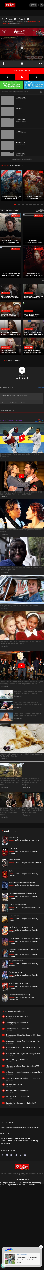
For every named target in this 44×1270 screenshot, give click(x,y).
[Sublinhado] (7, 402)
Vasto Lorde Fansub (22, 1138)
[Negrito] (2, 402)
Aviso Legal (4, 1185)
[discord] (7, 1155)
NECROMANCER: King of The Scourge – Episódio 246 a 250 (24, 1054)
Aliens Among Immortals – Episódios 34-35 (22, 1066)
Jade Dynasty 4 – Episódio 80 (17, 1029)
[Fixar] (10, 402)
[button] (15, 205)
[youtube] (25, 1155)
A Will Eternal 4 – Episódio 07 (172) (19, 1016)
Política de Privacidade (18, 1185)
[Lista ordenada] (13, 402)
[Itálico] (4, 402)
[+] (24, 402)
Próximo (36, 77)
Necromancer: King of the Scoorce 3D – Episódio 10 (24, 1041)
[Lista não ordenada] (15, 402)
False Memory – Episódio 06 (17, 1060)
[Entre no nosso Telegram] (34, 85)
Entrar (33, 5)
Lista (22, 77)
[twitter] (11, 1155)
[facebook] (2, 1155)
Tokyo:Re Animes (7, 1138)
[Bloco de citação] (18, 402)
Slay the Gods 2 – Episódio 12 (17, 1091)
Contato (32, 1185)
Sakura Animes (6, 1141)
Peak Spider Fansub (21, 1141)
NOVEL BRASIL (5, 1143)
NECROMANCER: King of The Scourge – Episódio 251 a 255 (24, 1047)
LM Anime (33, 1141)
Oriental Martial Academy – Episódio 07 (21, 1103)
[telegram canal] (16, 1155)
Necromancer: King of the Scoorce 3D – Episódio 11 (24, 1035)
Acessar (41, 388)
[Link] (21, 402)
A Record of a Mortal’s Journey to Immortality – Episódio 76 (24, 1072)
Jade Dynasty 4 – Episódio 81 (17, 1023)
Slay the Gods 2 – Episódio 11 (17, 1097)
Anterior (7, 77)
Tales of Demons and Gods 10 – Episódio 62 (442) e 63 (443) (24, 1078)
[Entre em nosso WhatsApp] (11, 85)
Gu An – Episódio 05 (14, 1084)
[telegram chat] (20, 1155)
